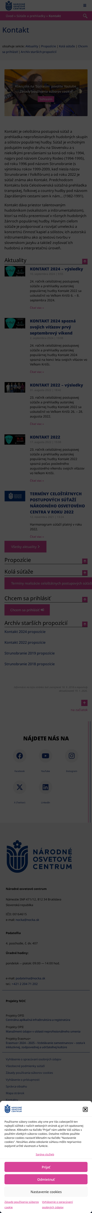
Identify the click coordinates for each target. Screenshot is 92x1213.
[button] (85, 1109)
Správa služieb (45, 1154)
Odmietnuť (46, 1179)
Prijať (46, 1167)
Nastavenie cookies (46, 1191)
